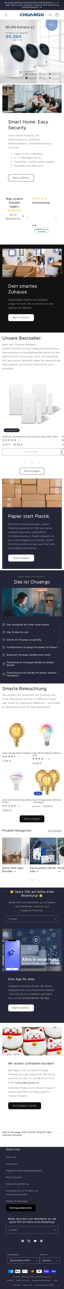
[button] (6, 15)
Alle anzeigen (32, 471)
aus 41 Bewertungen (13, 216)
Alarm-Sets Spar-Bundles (13, 869)
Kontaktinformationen (44, 1285)
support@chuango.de (27, 1082)
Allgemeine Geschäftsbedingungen (24, 1170)
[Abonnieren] (54, 918)
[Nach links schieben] (25, 463)
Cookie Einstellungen (17, 1201)
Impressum (11, 1164)
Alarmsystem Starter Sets (43, 869)
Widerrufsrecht (14, 1177)
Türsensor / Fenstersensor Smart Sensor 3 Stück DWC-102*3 (30, 437)
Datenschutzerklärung (17, 1184)
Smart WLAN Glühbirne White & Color (46, 754)
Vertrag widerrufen (21, 1207)
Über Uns (11, 1157)
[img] (14, 210)
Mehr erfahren (21, 177)
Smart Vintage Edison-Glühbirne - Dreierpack (47, 801)
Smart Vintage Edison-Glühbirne (17, 753)
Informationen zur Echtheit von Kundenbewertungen (22, 1192)
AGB (55, 1280)
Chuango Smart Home (30, 1277)
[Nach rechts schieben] (38, 463)
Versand (16, 1285)
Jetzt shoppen (21, 557)
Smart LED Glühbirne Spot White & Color (17, 801)
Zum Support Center (25, 1105)
